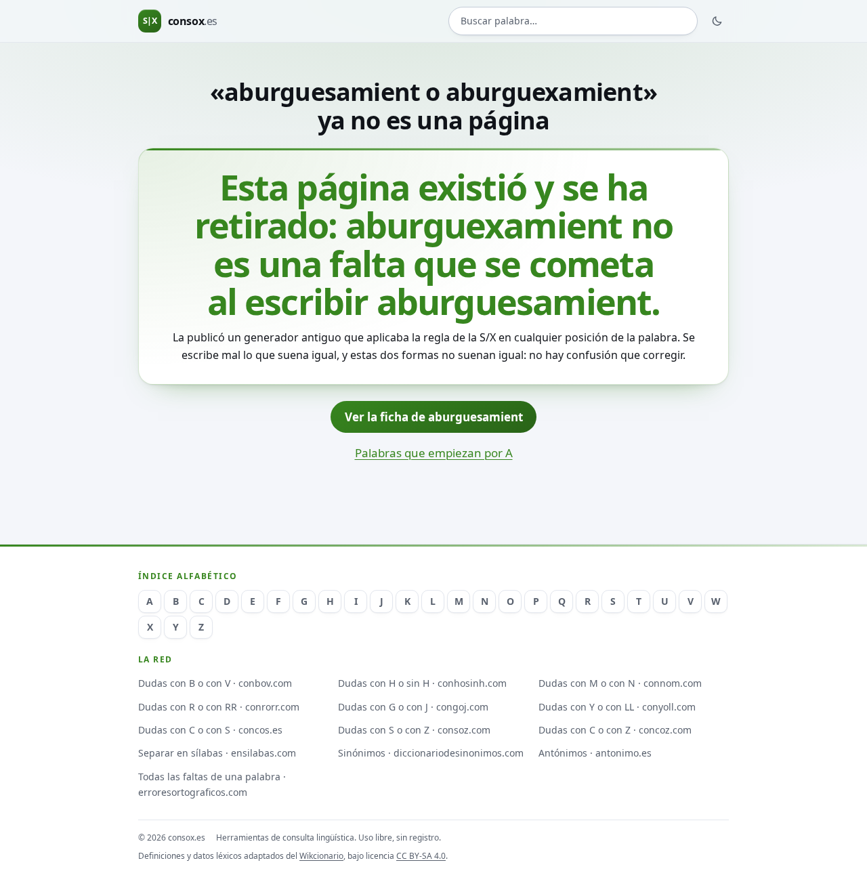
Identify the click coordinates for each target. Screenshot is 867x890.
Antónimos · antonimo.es (595, 752)
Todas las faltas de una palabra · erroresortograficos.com (212, 784)
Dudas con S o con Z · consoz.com (414, 729)
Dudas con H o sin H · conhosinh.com (422, 683)
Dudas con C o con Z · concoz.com (615, 729)
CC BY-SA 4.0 (421, 856)
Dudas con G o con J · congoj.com (413, 706)
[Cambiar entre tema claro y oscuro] (717, 21)
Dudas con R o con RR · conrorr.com (218, 706)
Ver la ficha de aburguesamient (434, 417)
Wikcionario (321, 856)
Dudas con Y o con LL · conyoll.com (617, 706)
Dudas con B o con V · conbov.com (215, 683)
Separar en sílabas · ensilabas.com (217, 752)
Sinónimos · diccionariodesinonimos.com (431, 752)
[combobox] (573, 21)
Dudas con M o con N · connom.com (620, 683)
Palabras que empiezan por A (434, 453)
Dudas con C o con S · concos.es (210, 729)
